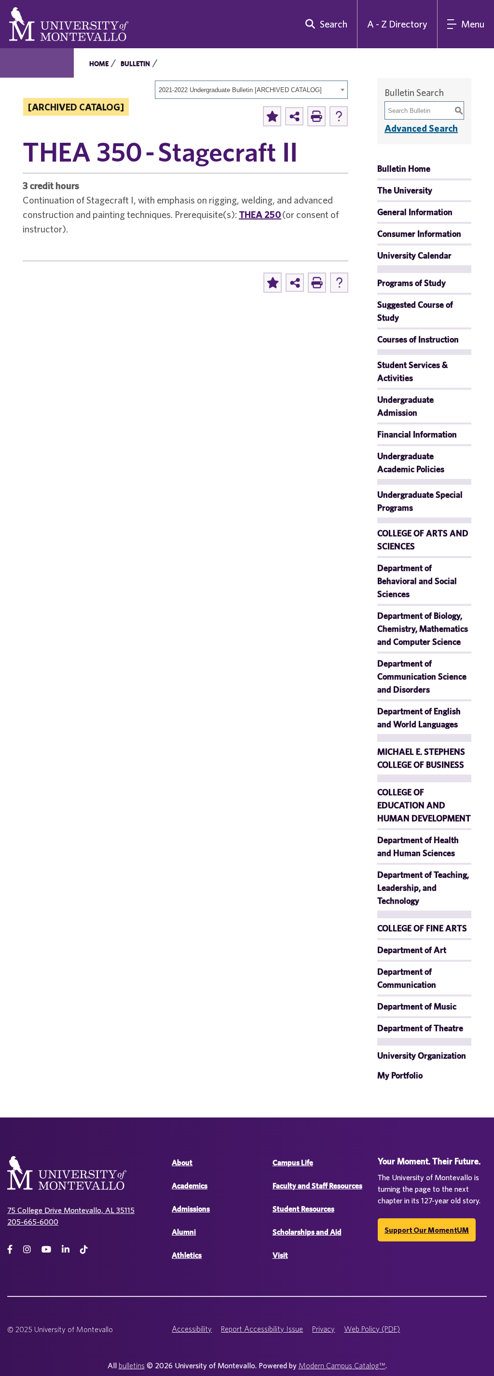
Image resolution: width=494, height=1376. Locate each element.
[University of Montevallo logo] (68, 23)
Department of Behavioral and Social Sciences (417, 581)
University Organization (421, 1055)
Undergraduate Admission (405, 406)
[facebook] (10, 1249)
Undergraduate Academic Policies (410, 462)
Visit (280, 1255)
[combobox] (251, 90)
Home (99, 64)
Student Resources (303, 1208)
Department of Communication (406, 978)
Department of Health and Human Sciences (418, 846)
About (182, 1162)
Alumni (184, 1232)
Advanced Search (421, 128)
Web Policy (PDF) (372, 1328)
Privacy (323, 1328)
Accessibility (192, 1328)
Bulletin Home (403, 168)
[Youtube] (46, 1249)
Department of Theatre (420, 1028)
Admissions (191, 1208)
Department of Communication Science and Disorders (422, 676)
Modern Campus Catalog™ (342, 1365)
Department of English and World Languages (419, 717)
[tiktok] (84, 1249)
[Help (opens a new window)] (338, 116)
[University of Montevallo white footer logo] (66, 1179)
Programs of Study (411, 283)
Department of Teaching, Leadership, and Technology (423, 888)
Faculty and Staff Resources (317, 1185)
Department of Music (416, 1006)
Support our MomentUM (426, 1230)
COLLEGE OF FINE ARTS (422, 928)
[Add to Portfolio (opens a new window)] (272, 116)
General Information (415, 212)
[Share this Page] (294, 116)
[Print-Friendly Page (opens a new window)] (316, 116)
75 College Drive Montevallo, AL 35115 (71, 1210)
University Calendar (414, 255)
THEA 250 (260, 214)
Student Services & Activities (412, 371)
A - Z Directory (397, 23)
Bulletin (135, 64)
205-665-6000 (32, 1221)
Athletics (187, 1255)
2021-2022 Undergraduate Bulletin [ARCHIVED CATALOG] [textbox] (240, 90)
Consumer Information (419, 234)
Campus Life (293, 1162)
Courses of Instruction (418, 339)
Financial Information (417, 434)
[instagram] (27, 1249)
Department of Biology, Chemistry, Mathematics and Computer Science (422, 629)
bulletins (132, 1365)
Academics (189, 1185)
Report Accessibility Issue (262, 1328)
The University (404, 190)
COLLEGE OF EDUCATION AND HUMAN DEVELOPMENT (424, 805)
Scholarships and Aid (307, 1232)
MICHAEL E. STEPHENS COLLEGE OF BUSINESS (421, 758)
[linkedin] (65, 1249)
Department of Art (411, 950)
